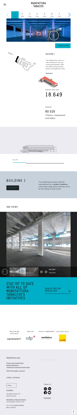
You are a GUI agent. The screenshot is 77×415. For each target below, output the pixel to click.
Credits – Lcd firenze (13, 377)
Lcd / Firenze (54, 360)
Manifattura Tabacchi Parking (16, 400)
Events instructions (12, 365)
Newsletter (47, 398)
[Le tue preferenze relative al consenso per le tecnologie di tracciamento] (73, 411)
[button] (69, 15)
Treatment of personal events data (18, 367)
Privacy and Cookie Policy (15, 363)
